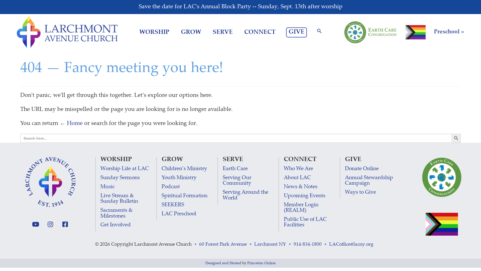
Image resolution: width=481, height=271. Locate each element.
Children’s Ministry (184, 169)
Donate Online (362, 169)
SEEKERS (173, 205)
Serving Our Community (237, 180)
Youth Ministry (179, 178)
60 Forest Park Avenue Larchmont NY (242, 244)
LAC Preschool (179, 214)
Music (107, 187)
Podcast (171, 187)
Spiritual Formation (184, 196)
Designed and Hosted (223, 263)
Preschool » (449, 32)
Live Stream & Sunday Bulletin (119, 198)
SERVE (223, 33)
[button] (319, 32)
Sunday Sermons (120, 178)
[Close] (476, 5)
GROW (191, 33)
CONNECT (260, 33)
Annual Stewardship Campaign (369, 180)
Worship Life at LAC (124, 169)
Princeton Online (261, 263)
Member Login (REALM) (301, 207)
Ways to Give (360, 192)
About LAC (297, 178)
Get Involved (115, 225)
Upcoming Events (304, 196)
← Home (71, 124)
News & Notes (300, 187)
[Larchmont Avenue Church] (67, 32)
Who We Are (298, 169)
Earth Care (235, 169)
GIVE (296, 32)
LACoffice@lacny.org (351, 244)
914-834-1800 (308, 244)
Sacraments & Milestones (116, 213)
